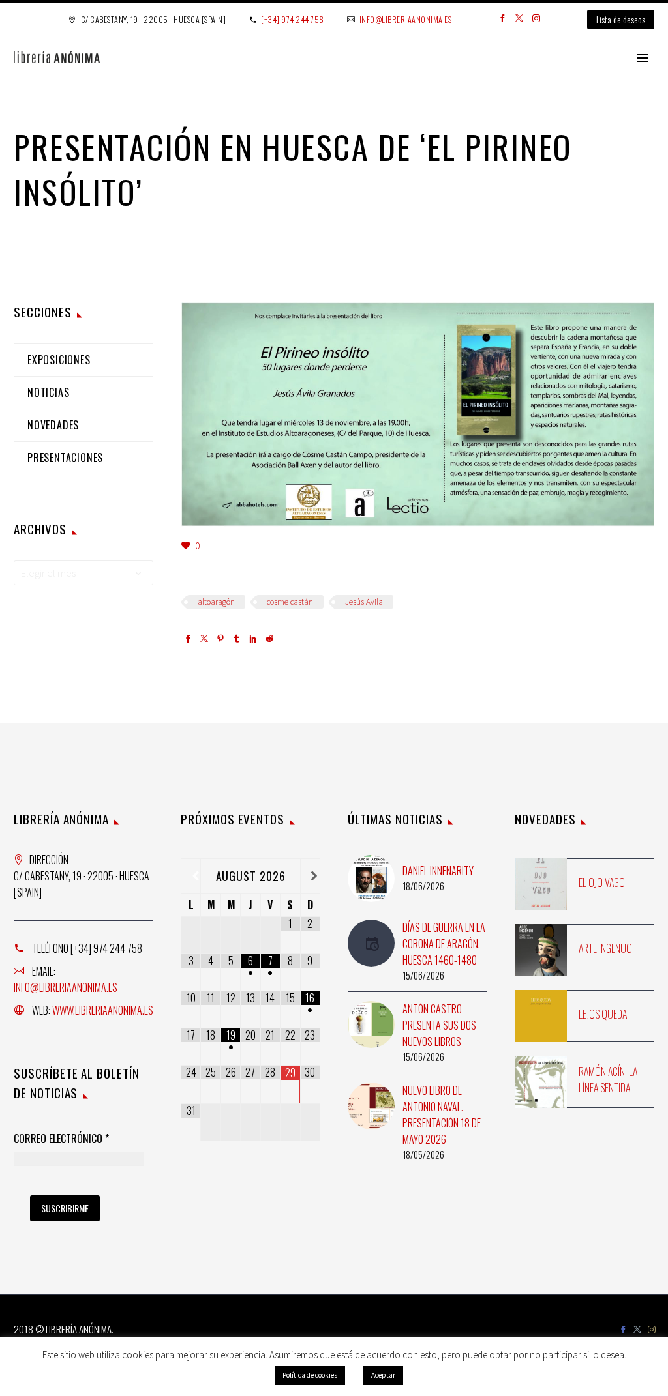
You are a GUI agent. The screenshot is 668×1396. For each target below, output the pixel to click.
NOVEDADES (53, 425)
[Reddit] (269, 640)
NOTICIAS (48, 392)
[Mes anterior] (191, 875)
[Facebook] (502, 19)
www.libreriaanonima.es (102, 1010)
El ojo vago (602, 882)
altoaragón (216, 601)
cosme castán (290, 601)
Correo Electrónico (61, 1139)
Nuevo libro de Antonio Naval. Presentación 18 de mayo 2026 (441, 1115)
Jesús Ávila (364, 601)
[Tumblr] (237, 640)
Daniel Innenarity (438, 871)
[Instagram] (536, 19)
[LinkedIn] (253, 640)
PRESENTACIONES (65, 457)
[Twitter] (519, 19)
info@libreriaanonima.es (405, 19)
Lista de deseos (620, 19)
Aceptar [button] (383, 1375)
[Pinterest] (220, 640)
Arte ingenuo (605, 948)
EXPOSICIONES (59, 360)
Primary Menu (642, 58)
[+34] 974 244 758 (292, 19)
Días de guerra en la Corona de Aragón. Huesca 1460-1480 (443, 944)
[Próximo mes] (310, 875)
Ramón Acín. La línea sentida (608, 1080)
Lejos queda (603, 1014)
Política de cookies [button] (309, 1375)
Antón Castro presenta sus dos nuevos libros (439, 1025)
